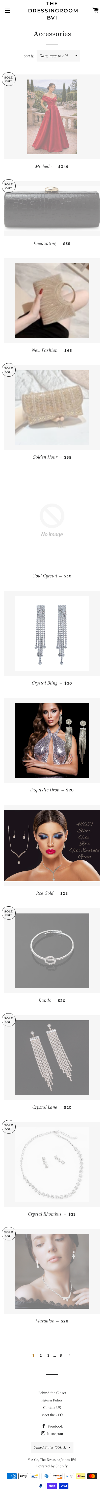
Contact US (52, 1407)
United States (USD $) (50, 1447)
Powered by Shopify (52, 1466)
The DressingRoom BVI (52, 11)
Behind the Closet (52, 1393)
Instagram (54, 1433)
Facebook (55, 1426)
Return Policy (52, 1400)
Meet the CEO (52, 1415)
